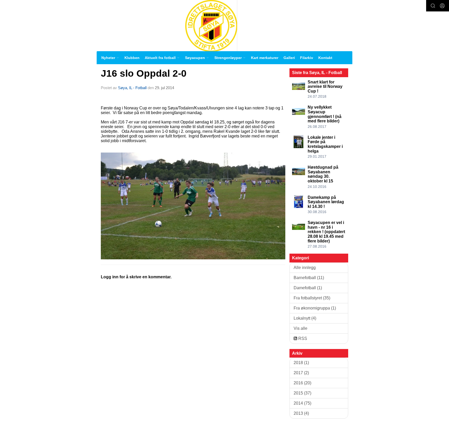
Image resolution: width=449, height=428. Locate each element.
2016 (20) (302, 383)
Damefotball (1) (308, 288)
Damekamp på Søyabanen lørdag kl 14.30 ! (326, 202)
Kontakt (325, 58)
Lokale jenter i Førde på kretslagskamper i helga (325, 144)
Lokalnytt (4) (305, 318)
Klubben (132, 58)
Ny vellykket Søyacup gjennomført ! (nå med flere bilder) (324, 114)
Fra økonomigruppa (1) (315, 308)
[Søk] (433, 5)
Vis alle (300, 328)
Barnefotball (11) (309, 277)
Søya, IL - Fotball (132, 87)
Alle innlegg (305, 267)
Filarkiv (306, 58)
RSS (302, 338)
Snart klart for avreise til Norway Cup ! (325, 86)
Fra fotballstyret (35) (312, 298)
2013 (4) (301, 413)
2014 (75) (302, 403)
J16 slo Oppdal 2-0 (144, 73)
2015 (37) (302, 393)
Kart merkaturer (264, 58)
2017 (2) (301, 373)
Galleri (289, 58)
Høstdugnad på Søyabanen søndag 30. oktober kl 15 (323, 174)
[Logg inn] (442, 5)
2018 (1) (301, 362)
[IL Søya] (211, 25)
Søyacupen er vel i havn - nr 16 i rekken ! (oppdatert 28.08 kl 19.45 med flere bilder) (326, 231)
